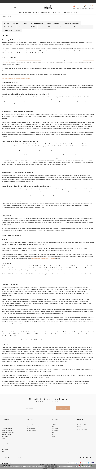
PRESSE (33, 26)
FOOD (49, 12)
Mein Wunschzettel (31, 428)
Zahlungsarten (22, 26)
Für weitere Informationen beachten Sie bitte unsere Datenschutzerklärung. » (75, 466)
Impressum (16, 23)
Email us (19, 457)
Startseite (4, 16)
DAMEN (20, 12)
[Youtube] (93, 457)
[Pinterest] (90, 457)
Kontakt (42, 26)
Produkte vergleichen (31, 430)
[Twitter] (87, 457)
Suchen (15, 8)
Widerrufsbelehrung (9, 26)
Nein (54, 466)
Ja (47, 466)
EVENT (18, 30)
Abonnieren (63, 408)
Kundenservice (8, 30)
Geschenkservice (86, 26)
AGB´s (25, 23)
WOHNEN (54, 12)
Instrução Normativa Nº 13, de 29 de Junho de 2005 (28, 60)
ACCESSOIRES (36, 12)
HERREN (25, 12)
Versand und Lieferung (53, 23)
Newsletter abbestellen (63, 26)
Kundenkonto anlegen (32, 422)
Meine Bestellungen (31, 424)
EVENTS (75, 12)
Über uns (6, 23)
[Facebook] (80, 457)
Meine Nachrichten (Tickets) (33, 426)
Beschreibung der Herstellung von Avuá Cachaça (43, 258)
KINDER (29, 12)
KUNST (59, 12)
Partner (76, 26)
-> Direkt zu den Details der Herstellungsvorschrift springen (16, 78)
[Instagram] (83, 457)
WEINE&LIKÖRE (43, 12)
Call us (7, 457)
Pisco (15, 44)
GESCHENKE (69, 12)
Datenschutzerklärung (37, 23)
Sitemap (50, 26)
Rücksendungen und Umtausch (71, 23)
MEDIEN (64, 12)
